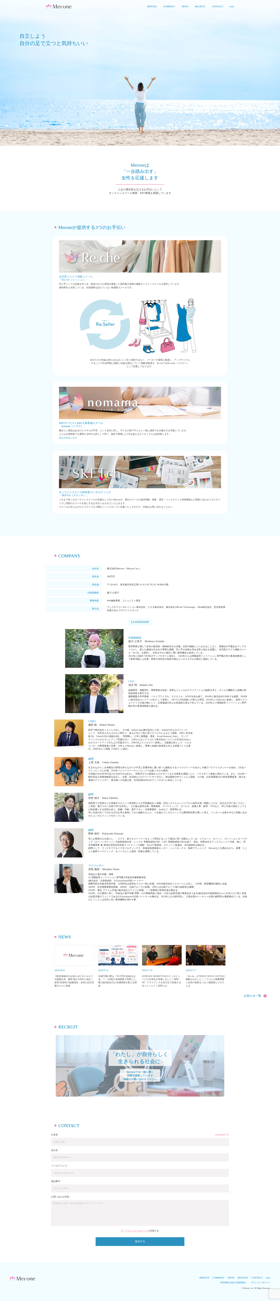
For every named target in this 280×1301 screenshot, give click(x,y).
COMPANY (218, 1278)
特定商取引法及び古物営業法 (233, 1283)
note (268, 1278)
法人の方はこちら (68, 438)
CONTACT (257, 1278)
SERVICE (204, 1278)
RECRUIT (243, 1278)
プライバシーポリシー (136, 1231)
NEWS (231, 1278)
